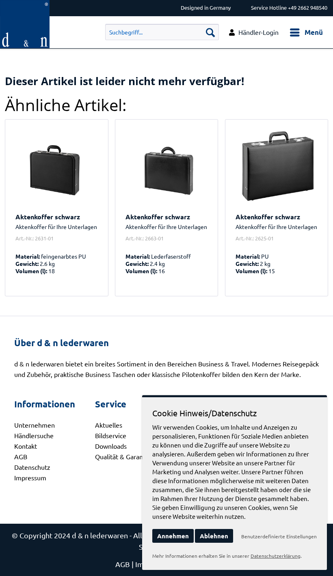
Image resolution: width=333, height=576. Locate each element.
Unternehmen (34, 425)
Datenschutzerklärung (276, 555)
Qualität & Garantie (123, 456)
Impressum (30, 477)
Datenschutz (32, 467)
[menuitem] (306, 32)
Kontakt (25, 446)
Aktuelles (108, 425)
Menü (314, 32)
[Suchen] (210, 32)
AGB (20, 456)
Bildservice (110, 435)
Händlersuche (34, 435)
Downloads (111, 446)
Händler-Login (258, 32)
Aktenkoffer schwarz (47, 217)
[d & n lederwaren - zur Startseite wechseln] (25, 7)
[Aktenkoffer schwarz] (56, 166)
